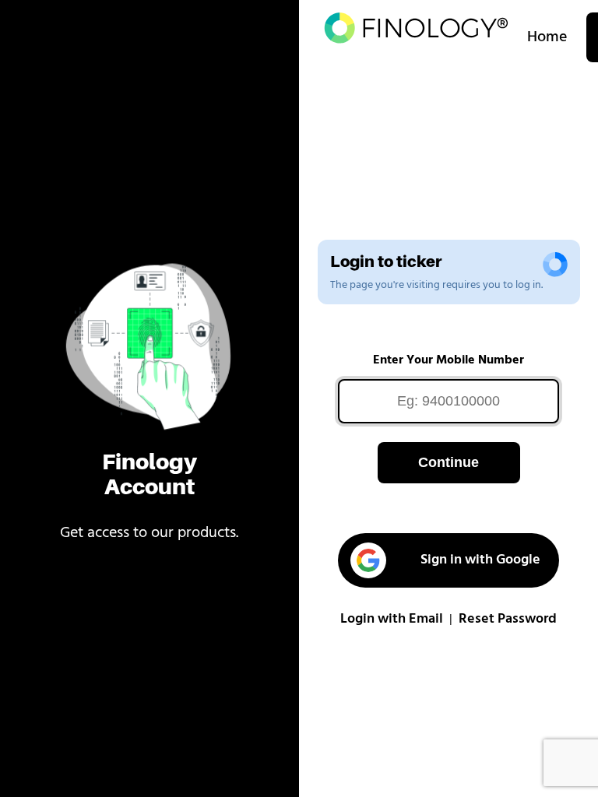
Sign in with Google (480, 560)
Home (547, 37)
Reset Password (508, 620)
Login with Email (391, 620)
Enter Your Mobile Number (448, 360)
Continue (448, 462)
